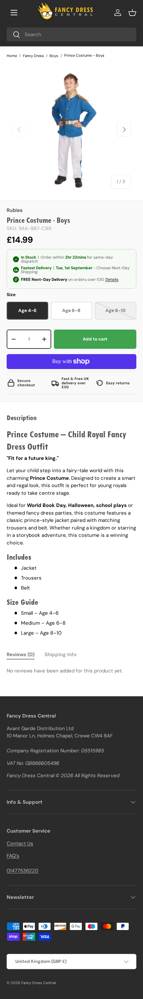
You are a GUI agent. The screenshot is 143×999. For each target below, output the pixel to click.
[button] (132, 12)
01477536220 (22, 870)
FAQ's (13, 855)
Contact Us (20, 843)
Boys (54, 55)
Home (12, 55)
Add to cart (95, 339)
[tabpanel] (71, 671)
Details (111, 279)
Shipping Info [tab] (60, 654)
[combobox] (71, 34)
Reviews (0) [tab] (21, 654)
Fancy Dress (33, 55)
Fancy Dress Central (38, 982)
